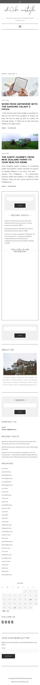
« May (4, 611)
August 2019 (6, 548)
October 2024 (6, 495)
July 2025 (5, 488)
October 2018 (6, 558)
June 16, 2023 (5, 153)
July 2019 (5, 551)
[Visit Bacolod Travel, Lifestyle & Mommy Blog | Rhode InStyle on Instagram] (9, 622)
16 (30, 599)
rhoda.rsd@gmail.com (9, 429)
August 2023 (6, 508)
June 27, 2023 (5, 100)
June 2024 (5, 498)
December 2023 (7, 505)
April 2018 (5, 571)
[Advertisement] (20, 50)
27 (15, 608)
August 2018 (6, 561)
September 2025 (7, 485)
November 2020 (7, 531)
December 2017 (7, 575)
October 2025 (6, 482)
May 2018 (5, 568)
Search (20, 205)
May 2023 (5, 518)
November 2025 (7, 478)
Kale (12, 682)
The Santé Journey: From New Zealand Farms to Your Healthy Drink (18, 160)
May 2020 (5, 538)
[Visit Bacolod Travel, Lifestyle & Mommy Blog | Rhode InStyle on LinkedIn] (6, 622)
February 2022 (7, 525)
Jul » (8, 611)
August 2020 (6, 535)
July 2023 (5, 511)
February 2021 (7, 528)
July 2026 (5, 468)
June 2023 (5, 515)
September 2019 (7, 545)
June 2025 (5, 492)
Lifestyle (4, 128)
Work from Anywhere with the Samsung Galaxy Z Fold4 (20, 106)
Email (4, 648)
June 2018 (5, 565)
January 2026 (6, 472)
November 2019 (7, 541)
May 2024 (5, 502)
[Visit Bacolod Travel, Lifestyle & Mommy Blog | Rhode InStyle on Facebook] (12, 622)
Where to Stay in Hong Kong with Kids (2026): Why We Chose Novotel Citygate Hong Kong (18, 223)
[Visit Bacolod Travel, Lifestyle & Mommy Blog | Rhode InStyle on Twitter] (3, 622)
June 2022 (5, 521)
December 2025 (7, 475)
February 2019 (7, 555)
